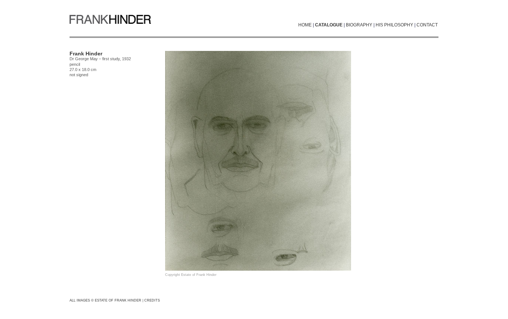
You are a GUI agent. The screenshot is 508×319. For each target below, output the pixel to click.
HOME (305, 25)
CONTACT (427, 25)
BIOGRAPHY (359, 25)
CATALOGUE (329, 25)
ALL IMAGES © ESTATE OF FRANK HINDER (105, 300)
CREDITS (152, 300)
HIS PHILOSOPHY (394, 25)
